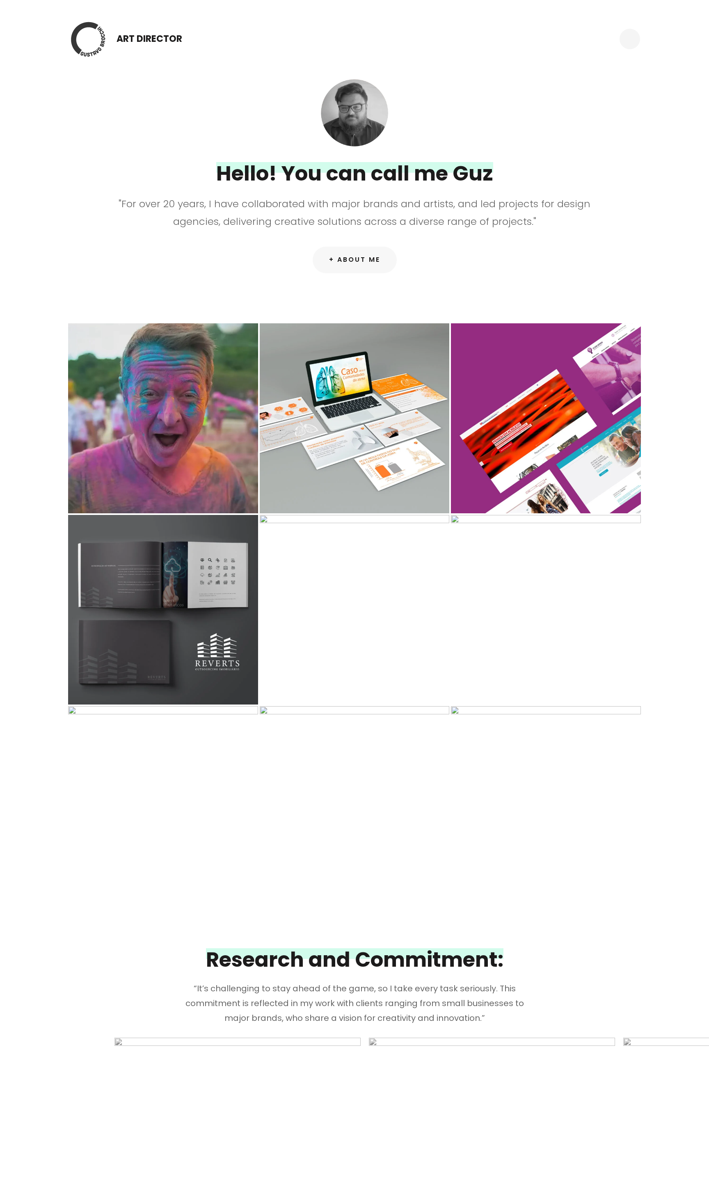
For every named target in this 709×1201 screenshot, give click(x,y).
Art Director (149, 38)
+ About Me (354, 259)
